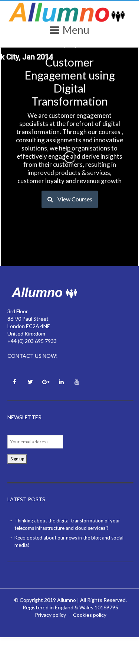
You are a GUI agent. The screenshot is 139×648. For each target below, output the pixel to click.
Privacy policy (50, 615)
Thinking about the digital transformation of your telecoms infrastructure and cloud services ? (67, 524)
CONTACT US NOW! (32, 356)
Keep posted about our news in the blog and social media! (68, 541)
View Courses (74, 198)
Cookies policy (89, 615)
